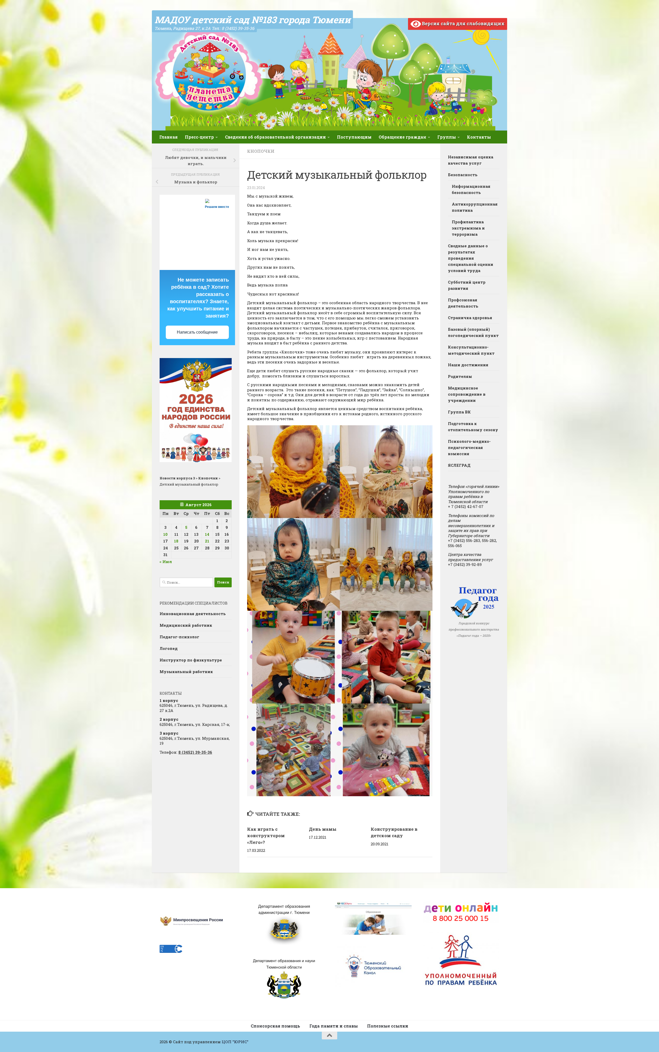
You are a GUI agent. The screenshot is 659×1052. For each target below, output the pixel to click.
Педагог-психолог (179, 636)
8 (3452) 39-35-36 (195, 752)
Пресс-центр (199, 137)
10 (165, 534)
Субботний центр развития (466, 285)
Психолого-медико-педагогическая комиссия (469, 447)
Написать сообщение (197, 332)
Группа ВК (459, 411)
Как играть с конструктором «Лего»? (266, 835)
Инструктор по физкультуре (191, 660)
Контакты (479, 137)
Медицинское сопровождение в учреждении (466, 394)
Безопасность (463, 174)
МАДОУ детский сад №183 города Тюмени (252, 19)
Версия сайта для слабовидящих (463, 23)
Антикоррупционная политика (475, 207)
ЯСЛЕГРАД (459, 465)
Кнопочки (260, 151)
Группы (446, 137)
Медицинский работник (186, 625)
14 (207, 534)
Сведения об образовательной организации (275, 137)
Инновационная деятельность (193, 613)
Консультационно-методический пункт (471, 350)
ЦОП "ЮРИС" (235, 1041)
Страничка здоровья (470, 317)
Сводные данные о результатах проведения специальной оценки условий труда (470, 258)
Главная (168, 137)
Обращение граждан (402, 137)
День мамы (322, 829)
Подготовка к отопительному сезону (473, 426)
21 (207, 541)
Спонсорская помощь (275, 1026)
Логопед (169, 648)
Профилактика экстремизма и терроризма (468, 228)
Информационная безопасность (471, 189)
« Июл (166, 561)
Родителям (460, 376)
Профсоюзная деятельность (463, 303)
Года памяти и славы (333, 1026)
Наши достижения (468, 364)
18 (176, 541)
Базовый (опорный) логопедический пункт (473, 332)
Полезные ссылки (387, 1026)
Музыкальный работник (186, 671)
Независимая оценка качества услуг (470, 160)
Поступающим (354, 137)
